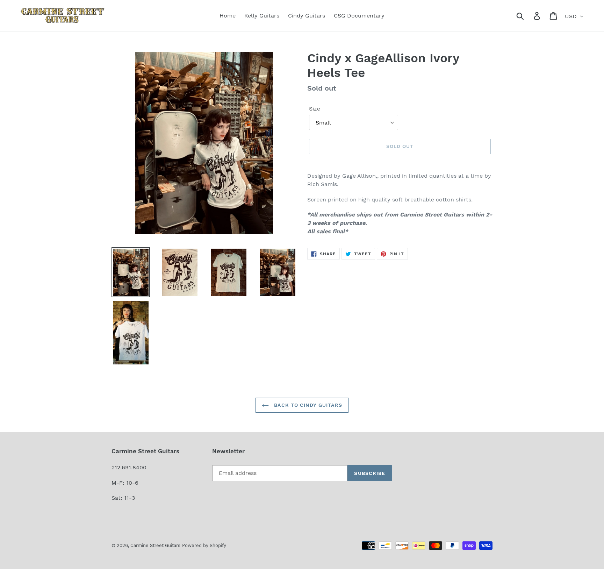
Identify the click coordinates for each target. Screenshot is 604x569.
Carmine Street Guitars (155, 545)
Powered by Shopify (204, 545)
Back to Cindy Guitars (307, 405)
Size (314, 108)
